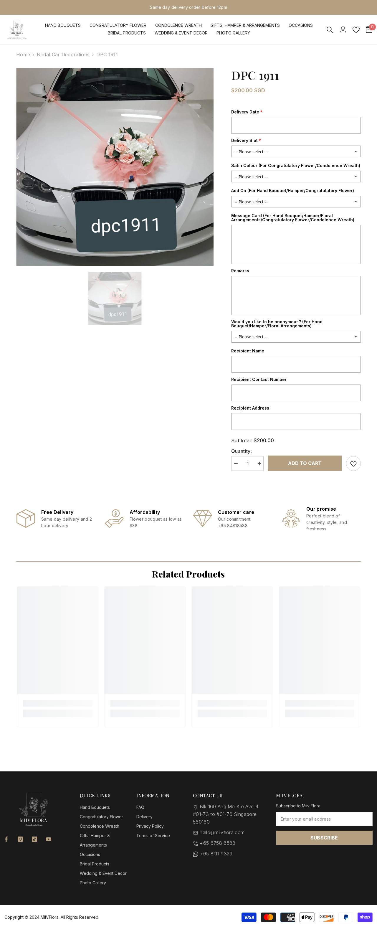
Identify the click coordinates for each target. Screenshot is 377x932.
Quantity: (241, 451)
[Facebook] (6, 839)
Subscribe (324, 838)
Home (23, 54)
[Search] (330, 30)
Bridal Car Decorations (63, 54)
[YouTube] (48, 839)
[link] (56, 518)
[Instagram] (20, 839)
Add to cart (305, 463)
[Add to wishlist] (353, 463)
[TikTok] (34, 839)
